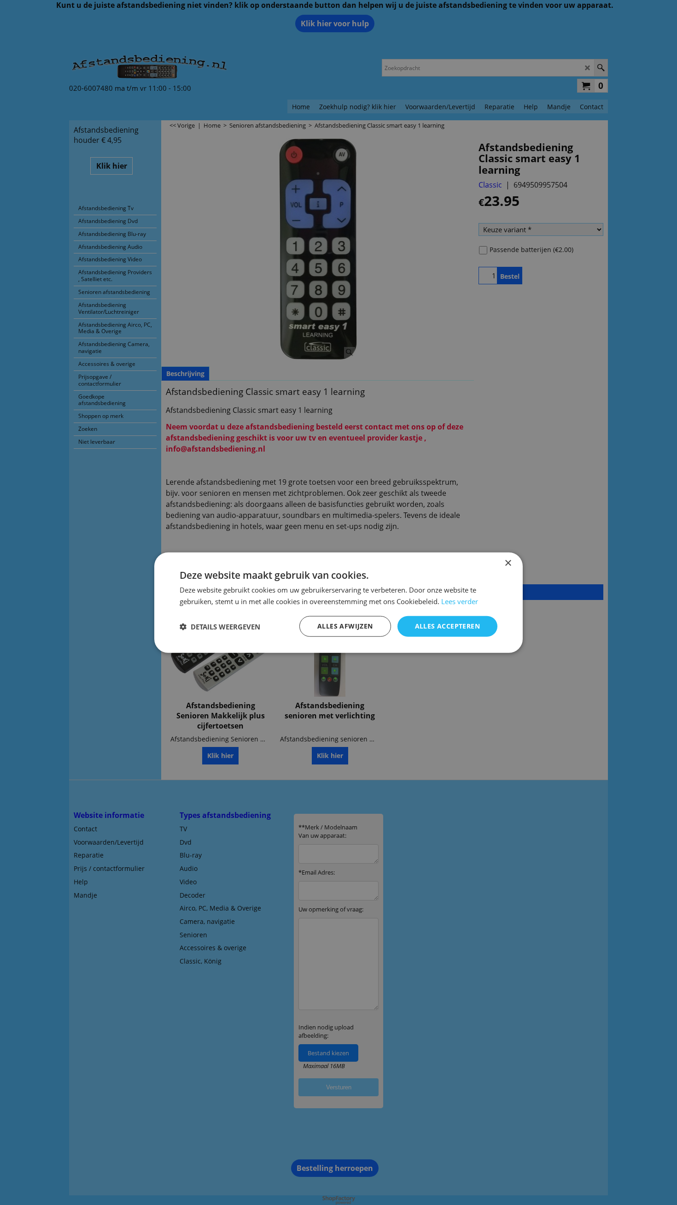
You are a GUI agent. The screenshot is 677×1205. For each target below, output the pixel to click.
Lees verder (459, 600)
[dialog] (338, 602)
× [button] (507, 562)
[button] (220, 626)
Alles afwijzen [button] (345, 626)
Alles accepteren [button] (447, 626)
